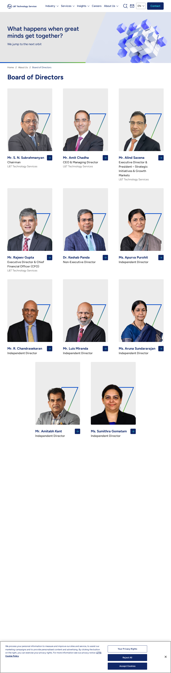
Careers (96, 6)
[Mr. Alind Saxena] (141, 168)
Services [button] (66, 6)
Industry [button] (50, 6)
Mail (132, 6)
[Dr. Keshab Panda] (85, 259)
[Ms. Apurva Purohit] (141, 259)
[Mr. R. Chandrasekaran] (29, 350)
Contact (155, 6)
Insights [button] (81, 6)
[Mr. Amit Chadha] (85, 161)
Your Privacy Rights (127, 649)
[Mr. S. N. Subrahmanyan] (29, 161)
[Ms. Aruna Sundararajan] (141, 350)
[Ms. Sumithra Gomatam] (113, 433)
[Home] (22, 6)
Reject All (127, 657)
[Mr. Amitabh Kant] (57, 433)
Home (10, 67)
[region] (85, 657)
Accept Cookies (127, 666)
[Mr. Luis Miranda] (85, 350)
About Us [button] (109, 6)
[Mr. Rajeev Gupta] (29, 264)
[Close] (165, 656)
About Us (23, 67)
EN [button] (139, 6)
